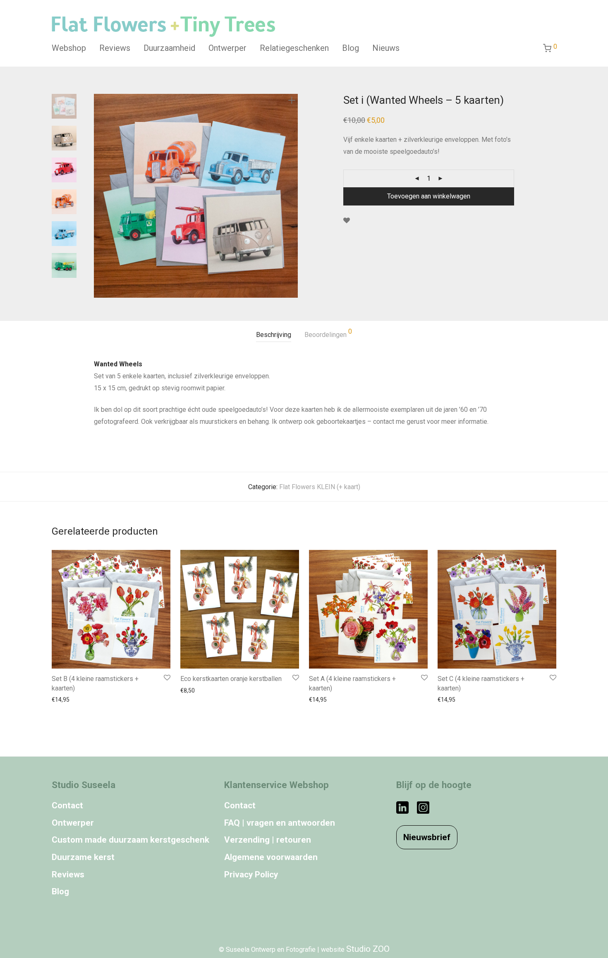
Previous (99, 196)
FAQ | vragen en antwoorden (279, 823)
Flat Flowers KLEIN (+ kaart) (319, 487)
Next (293, 196)
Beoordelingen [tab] (328, 333)
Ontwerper (227, 48)
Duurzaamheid (169, 48)
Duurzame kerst (83, 857)
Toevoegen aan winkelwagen (428, 196)
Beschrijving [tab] (273, 335)
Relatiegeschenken (294, 48)
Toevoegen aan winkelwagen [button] (87, 699)
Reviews (114, 48)
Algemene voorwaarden (271, 857)
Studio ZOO (368, 949)
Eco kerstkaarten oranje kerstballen (231, 679)
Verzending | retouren (267, 840)
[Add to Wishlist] (346, 221)
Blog (350, 48)
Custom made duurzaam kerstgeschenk (130, 840)
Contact (67, 805)
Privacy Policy (251, 874)
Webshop (69, 48)
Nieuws (386, 48)
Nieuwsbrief (426, 837)
